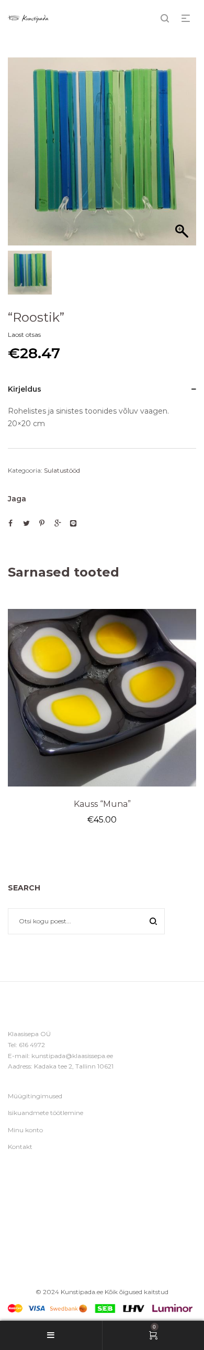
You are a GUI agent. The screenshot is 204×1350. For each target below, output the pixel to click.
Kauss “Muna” (102, 804)
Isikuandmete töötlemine (45, 1113)
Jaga (17, 498)
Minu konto (25, 1130)
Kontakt (20, 1147)
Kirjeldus (24, 389)
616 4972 (32, 1045)
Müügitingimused (35, 1096)
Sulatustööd (62, 470)
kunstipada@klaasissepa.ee (72, 1056)
